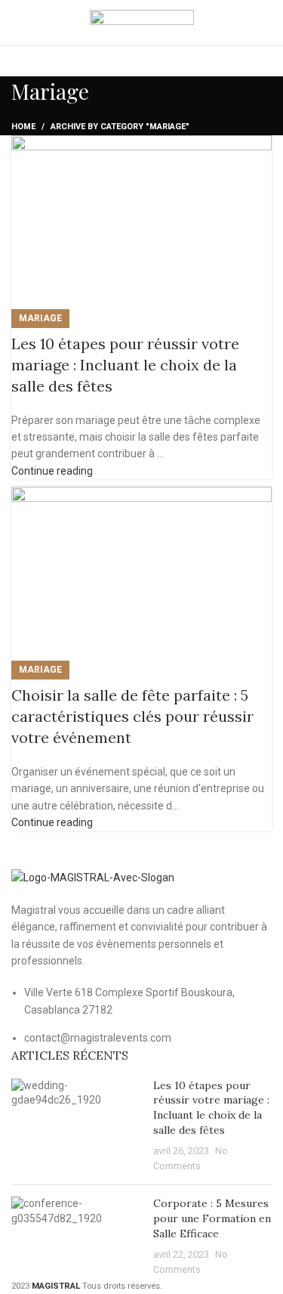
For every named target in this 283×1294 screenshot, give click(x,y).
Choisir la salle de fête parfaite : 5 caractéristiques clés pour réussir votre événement (132, 716)
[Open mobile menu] (265, 23)
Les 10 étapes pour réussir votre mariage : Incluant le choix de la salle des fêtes (125, 364)
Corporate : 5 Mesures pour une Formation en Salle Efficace (212, 1218)
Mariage (40, 318)
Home (23, 127)
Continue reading (52, 471)
